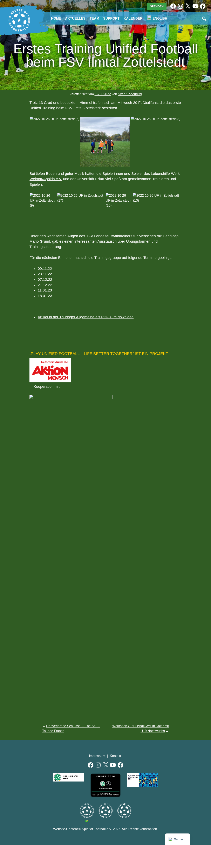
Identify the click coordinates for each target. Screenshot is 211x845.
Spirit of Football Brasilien (87, 810)
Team (94, 18)
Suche (205, 19)
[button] (54, 119)
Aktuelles (75, 18)
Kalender (133, 18)
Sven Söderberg (130, 94)
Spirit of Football (105, 810)
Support (111, 18)
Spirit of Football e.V (124, 810)
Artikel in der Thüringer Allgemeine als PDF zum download (86, 317)
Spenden (157, 6)
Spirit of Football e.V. (19, 20)
